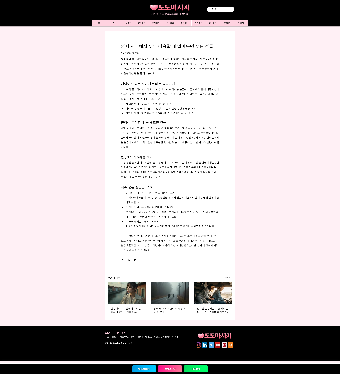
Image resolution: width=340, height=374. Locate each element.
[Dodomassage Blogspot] (230, 345)
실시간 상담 (170, 368)
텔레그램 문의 (144, 368)
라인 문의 (196, 368)
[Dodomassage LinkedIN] (204, 345)
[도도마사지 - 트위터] (211, 345)
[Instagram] (198, 345)
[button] (113, 23)
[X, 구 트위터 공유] (128, 259)
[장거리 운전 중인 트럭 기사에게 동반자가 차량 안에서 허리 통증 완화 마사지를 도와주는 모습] (213, 293)
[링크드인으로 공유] (135, 259)
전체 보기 (228, 277)
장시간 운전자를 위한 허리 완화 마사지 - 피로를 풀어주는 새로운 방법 (212, 310)
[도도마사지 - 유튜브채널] (217, 345)
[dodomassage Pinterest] (224, 345)
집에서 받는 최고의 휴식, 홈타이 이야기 (170, 310)
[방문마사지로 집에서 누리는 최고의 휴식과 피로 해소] (127, 293)
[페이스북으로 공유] (122, 259)
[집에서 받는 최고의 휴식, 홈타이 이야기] (170, 293)
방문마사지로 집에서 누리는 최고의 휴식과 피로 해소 (126, 310)
